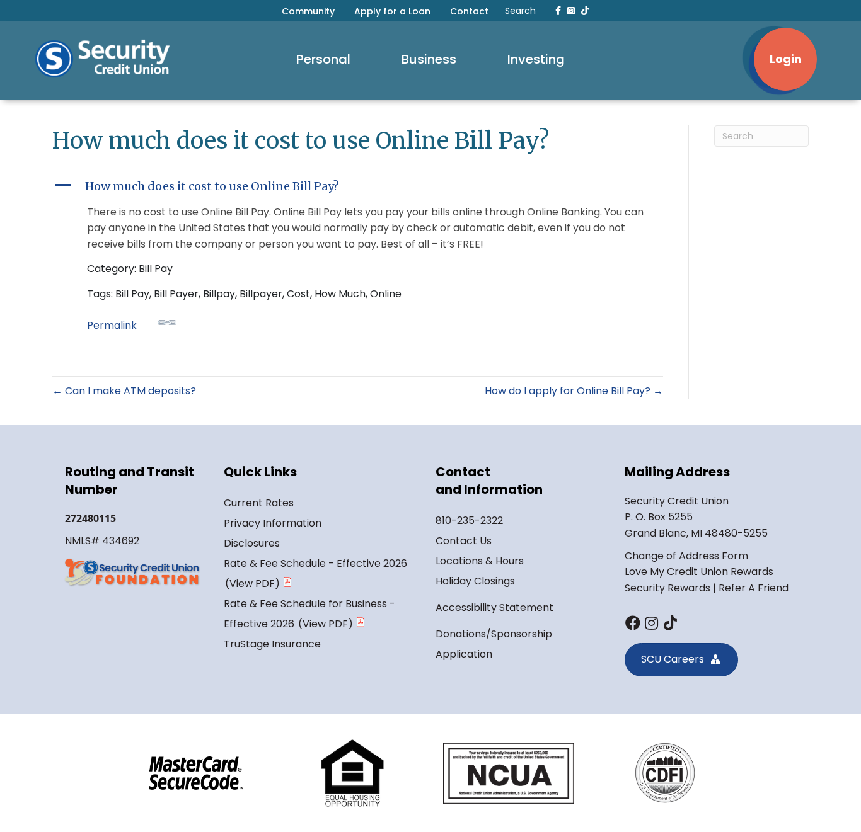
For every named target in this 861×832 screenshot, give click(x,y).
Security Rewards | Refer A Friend (707, 588)
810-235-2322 (469, 520)
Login (786, 59)
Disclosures (252, 543)
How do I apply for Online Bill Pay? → (574, 391)
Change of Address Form (686, 556)
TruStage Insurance (272, 644)
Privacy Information (272, 523)
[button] (357, 186)
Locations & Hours (480, 561)
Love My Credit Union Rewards (699, 571)
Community (308, 11)
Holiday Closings (475, 581)
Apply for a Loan (392, 11)
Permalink (112, 325)
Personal (323, 59)
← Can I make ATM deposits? (124, 391)
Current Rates (259, 503)
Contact (469, 11)
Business (429, 59)
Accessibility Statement (494, 607)
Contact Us (464, 540)
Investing (536, 59)
